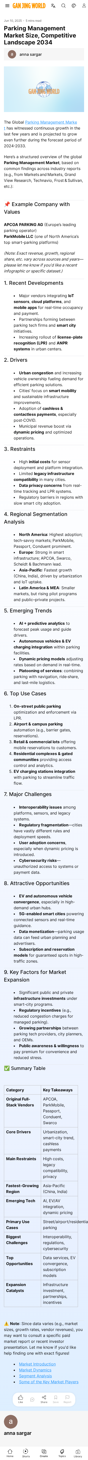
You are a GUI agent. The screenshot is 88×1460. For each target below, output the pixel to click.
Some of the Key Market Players (48, 1381)
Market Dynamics (35, 1369)
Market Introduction (37, 1364)
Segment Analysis (35, 1375)
